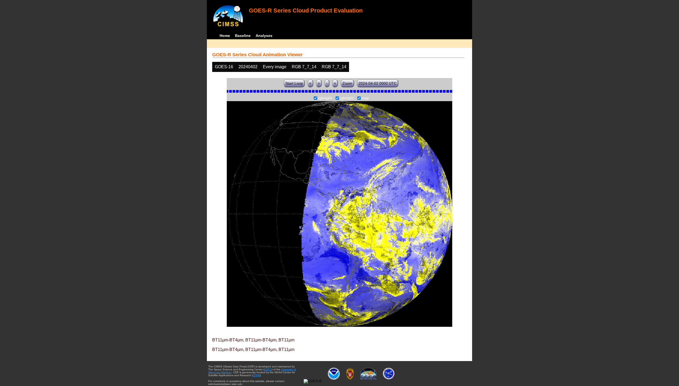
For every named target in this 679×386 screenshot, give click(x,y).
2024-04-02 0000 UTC (378, 83)
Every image (274, 67)
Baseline (243, 35)
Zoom (347, 83)
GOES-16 (224, 67)
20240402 (248, 67)
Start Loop (294, 83)
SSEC (268, 369)
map (365, 98)
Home (225, 35)
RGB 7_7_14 (304, 67)
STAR (256, 375)
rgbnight (325, 98)
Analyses (264, 35)
